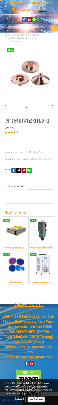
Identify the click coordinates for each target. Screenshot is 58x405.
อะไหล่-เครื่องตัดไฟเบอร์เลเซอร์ (37, 159)
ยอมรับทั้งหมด (36, 399)
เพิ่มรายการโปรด (15, 152)
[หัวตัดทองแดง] (29, 72)
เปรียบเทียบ (37, 152)
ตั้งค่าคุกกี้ (19, 399)
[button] (38, 28)
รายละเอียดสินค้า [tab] (15, 186)
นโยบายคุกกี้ (21, 393)
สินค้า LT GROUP (29, 305)
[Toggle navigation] (54, 28)
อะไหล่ (17, 159)
